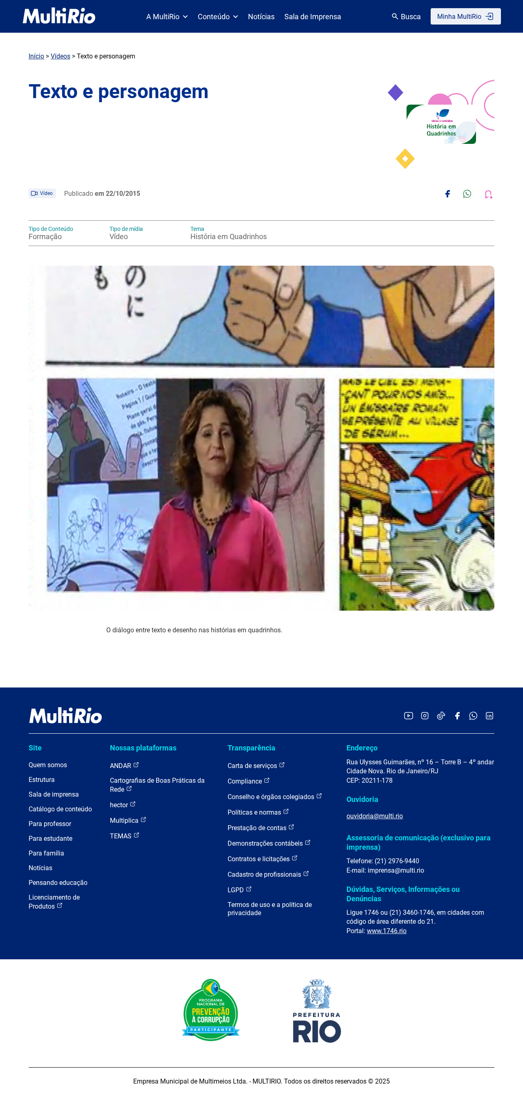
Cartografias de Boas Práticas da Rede (157, 785)
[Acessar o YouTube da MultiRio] (408, 716)
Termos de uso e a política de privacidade (270, 909)
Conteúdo (214, 16)
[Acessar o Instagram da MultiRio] (425, 716)
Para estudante (50, 838)
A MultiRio (162, 16)
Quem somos (48, 765)
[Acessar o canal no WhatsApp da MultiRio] (473, 716)
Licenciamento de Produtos (54, 901)
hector (120, 805)
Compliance (246, 781)
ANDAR (121, 766)
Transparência (251, 747)
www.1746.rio (387, 931)
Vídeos (60, 56)
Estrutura (42, 780)
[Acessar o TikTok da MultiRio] (441, 716)
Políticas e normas (255, 812)
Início (36, 56)
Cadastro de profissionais (265, 874)
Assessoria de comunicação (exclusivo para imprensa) (418, 842)
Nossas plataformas (143, 747)
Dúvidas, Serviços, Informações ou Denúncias (403, 893)
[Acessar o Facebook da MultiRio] (457, 716)
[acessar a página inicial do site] (59, 16)
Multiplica (125, 820)
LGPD (237, 890)
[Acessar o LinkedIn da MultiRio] (489, 716)
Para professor (50, 824)
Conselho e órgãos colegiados (272, 797)
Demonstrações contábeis (266, 843)
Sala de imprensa (54, 794)
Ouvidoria (362, 799)
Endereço (362, 747)
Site (35, 747)
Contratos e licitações (259, 859)
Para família (46, 853)
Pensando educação (58, 883)
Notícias (261, 16)
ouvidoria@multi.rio (374, 816)
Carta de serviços (253, 766)
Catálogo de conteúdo (60, 809)
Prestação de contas (258, 828)
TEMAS (121, 836)
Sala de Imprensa (312, 16)
